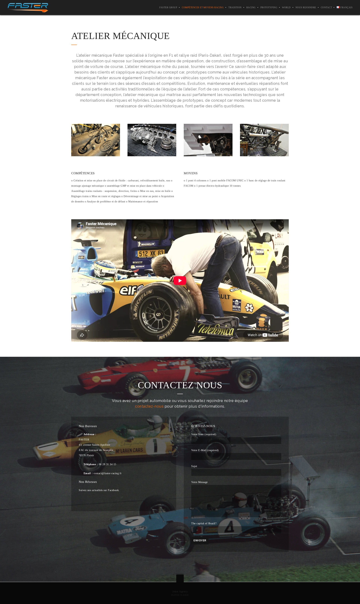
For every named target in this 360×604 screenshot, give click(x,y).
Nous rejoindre (306, 7)
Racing (251, 7)
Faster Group (168, 7)
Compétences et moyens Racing (203, 7)
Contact (326, 7)
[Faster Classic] (28, 7)
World (286, 7)
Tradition (235, 7)
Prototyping (269, 7)
